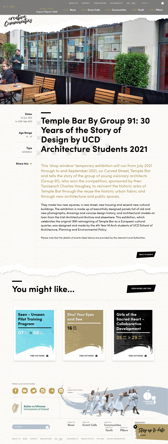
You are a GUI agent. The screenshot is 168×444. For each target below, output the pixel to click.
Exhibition (27, 151)
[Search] (47, 427)
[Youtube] (24, 390)
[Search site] (162, 3)
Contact (86, 3)
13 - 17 (29, 136)
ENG (133, 3)
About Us (73, 3)
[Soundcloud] (51, 390)
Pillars (156, 9)
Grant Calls (90, 9)
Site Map (100, 439)
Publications (100, 3)
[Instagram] (42, 390)
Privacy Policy (87, 439)
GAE (128, 3)
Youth (137, 9)
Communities (115, 9)
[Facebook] (15, 390)
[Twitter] (33, 390)
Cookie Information (116, 439)
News (69, 9)
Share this (22, 163)
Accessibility (116, 3)
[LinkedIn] (60, 390)
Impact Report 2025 (47, 10)
